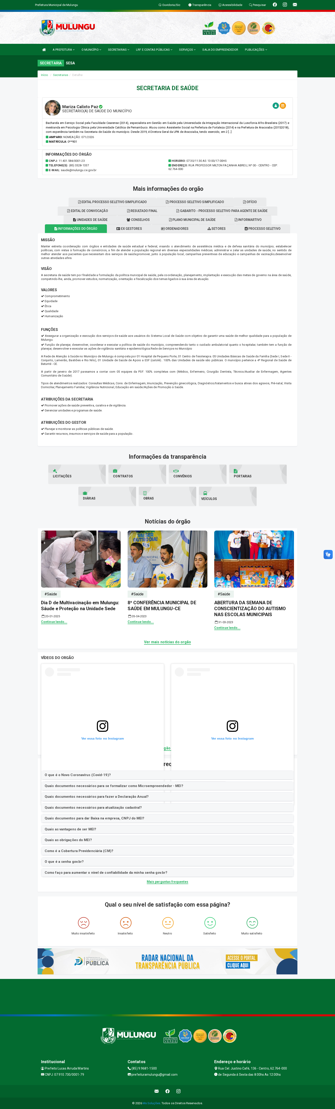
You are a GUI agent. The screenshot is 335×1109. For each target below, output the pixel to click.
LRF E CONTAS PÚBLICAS (153, 49)
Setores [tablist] (218, 228)
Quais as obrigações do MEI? (68, 840)
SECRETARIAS (117, 49)
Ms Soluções (151, 1103)
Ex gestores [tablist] (131, 228)
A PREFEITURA (63, 49)
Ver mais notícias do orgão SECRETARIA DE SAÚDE (167, 748)
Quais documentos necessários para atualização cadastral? (93, 808)
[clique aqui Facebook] (168, 1091)
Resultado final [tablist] (143, 211)
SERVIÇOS (186, 49)
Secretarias (60, 75)
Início (44, 75)
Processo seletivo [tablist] (264, 228)
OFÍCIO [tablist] (251, 202)
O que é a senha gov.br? (64, 862)
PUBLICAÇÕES (255, 49)
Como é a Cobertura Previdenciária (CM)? (79, 851)
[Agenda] (283, 105)
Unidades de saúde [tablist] (92, 220)
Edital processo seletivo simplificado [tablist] (114, 202)
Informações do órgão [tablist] (77, 228)
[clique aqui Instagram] (179, 1091)
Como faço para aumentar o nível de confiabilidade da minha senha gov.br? (106, 873)
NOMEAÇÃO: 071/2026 (78, 137)
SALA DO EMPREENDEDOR (220, 49)
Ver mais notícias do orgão (167, 642)
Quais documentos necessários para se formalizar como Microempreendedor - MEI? (114, 786)
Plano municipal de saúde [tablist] (194, 220)
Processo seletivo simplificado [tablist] (196, 202)
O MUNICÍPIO (90, 49)
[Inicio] (44, 49)
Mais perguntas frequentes (167, 882)
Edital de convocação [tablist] (89, 211)
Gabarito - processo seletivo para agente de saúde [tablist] (223, 211)
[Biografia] (276, 105)
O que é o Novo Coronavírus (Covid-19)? (78, 775)
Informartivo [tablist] (249, 220)
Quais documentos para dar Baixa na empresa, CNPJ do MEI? (94, 818)
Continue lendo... (54, 622)
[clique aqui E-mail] (157, 1091)
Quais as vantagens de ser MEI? (70, 829)
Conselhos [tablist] (140, 220)
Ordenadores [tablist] (176, 228)
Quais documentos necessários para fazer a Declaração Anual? (97, 797)
